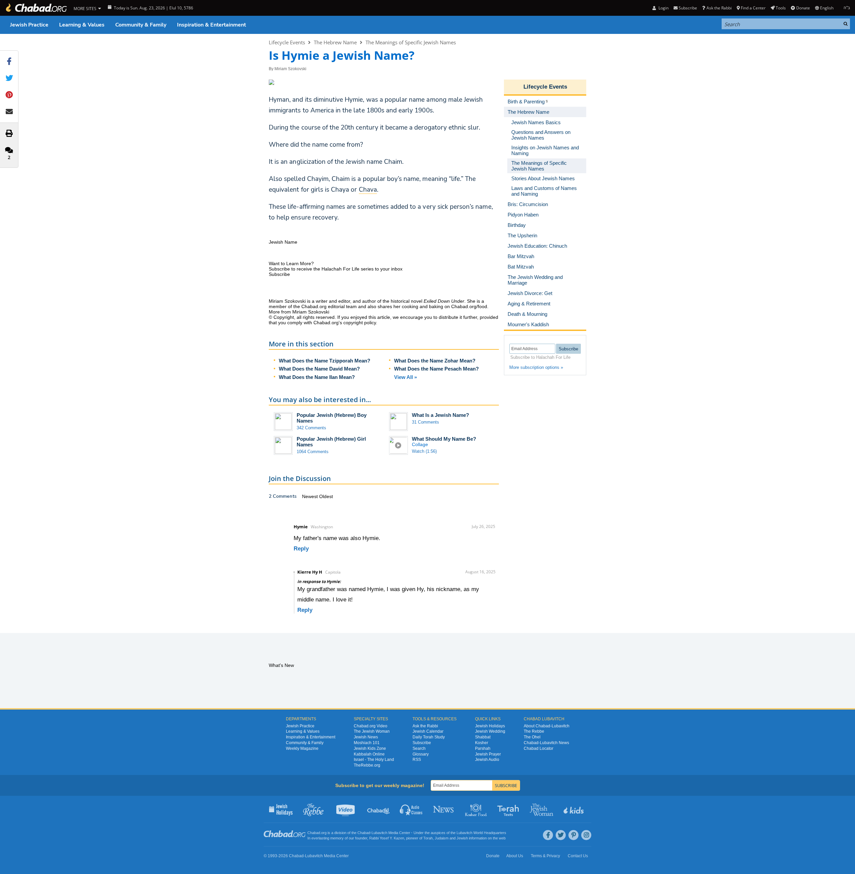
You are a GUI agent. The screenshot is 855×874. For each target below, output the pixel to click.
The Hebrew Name (335, 42)
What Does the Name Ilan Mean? (317, 377)
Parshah (482, 748)
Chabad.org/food (469, 306)
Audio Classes (411, 809)
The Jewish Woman (372, 731)
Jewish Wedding (490, 731)
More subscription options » (536, 367)
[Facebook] (548, 835)
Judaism (441, 838)
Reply (301, 548)
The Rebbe (534, 731)
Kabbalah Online (369, 754)
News (444, 809)
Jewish (462, 838)
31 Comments (425, 422)
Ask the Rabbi (719, 8)
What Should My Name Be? (444, 439)
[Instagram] (586, 835)
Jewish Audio (487, 759)
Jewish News (366, 737)
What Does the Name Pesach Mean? (436, 369)
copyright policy (359, 322)
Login (662, 8)
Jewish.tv (346, 809)
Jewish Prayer (488, 754)
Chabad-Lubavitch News (546, 742)
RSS (417, 759)
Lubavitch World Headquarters (481, 833)
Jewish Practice (29, 25)
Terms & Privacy (545, 856)
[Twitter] (561, 835)
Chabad (363, 833)
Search (419, 748)
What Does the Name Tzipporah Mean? (324, 360)
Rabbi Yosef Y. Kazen (386, 838)
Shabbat (482, 737)
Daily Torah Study (429, 737)
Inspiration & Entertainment (211, 25)
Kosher (481, 742)
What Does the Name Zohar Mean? (434, 360)
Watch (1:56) (424, 451)
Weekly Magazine (302, 748)
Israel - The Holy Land (374, 759)
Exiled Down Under (444, 301)
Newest (310, 496)
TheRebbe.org (367, 765)
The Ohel (532, 737)
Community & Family (140, 25)
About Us (514, 856)
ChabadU (379, 809)
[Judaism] (36, 8)
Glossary (421, 754)
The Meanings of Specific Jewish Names (411, 42)
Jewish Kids (574, 809)
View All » (405, 377)
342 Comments (311, 427)
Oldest (326, 496)
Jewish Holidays (490, 726)
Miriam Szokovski (290, 68)
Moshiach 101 (367, 742)
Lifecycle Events (287, 42)
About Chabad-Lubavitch (546, 726)
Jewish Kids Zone (370, 748)
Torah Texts (509, 809)
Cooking (476, 809)
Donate (803, 8)
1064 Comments (313, 451)
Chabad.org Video (370, 726)
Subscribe (422, 742)
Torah (428, 838)
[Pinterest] (573, 835)
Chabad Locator (538, 748)
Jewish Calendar (428, 731)
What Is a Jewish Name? (440, 415)
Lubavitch (379, 833)
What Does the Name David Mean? (319, 369)
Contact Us (578, 856)
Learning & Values (81, 25)
